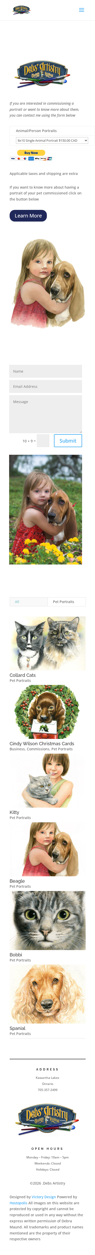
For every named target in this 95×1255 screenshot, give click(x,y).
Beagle (17, 881)
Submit (68, 440)
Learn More (28, 215)
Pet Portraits (63, 601)
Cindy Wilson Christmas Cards (42, 743)
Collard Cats (23, 675)
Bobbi (16, 954)
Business (17, 749)
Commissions (38, 749)
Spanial (17, 1028)
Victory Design (44, 1196)
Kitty (14, 812)
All (17, 601)
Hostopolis (18, 1203)
